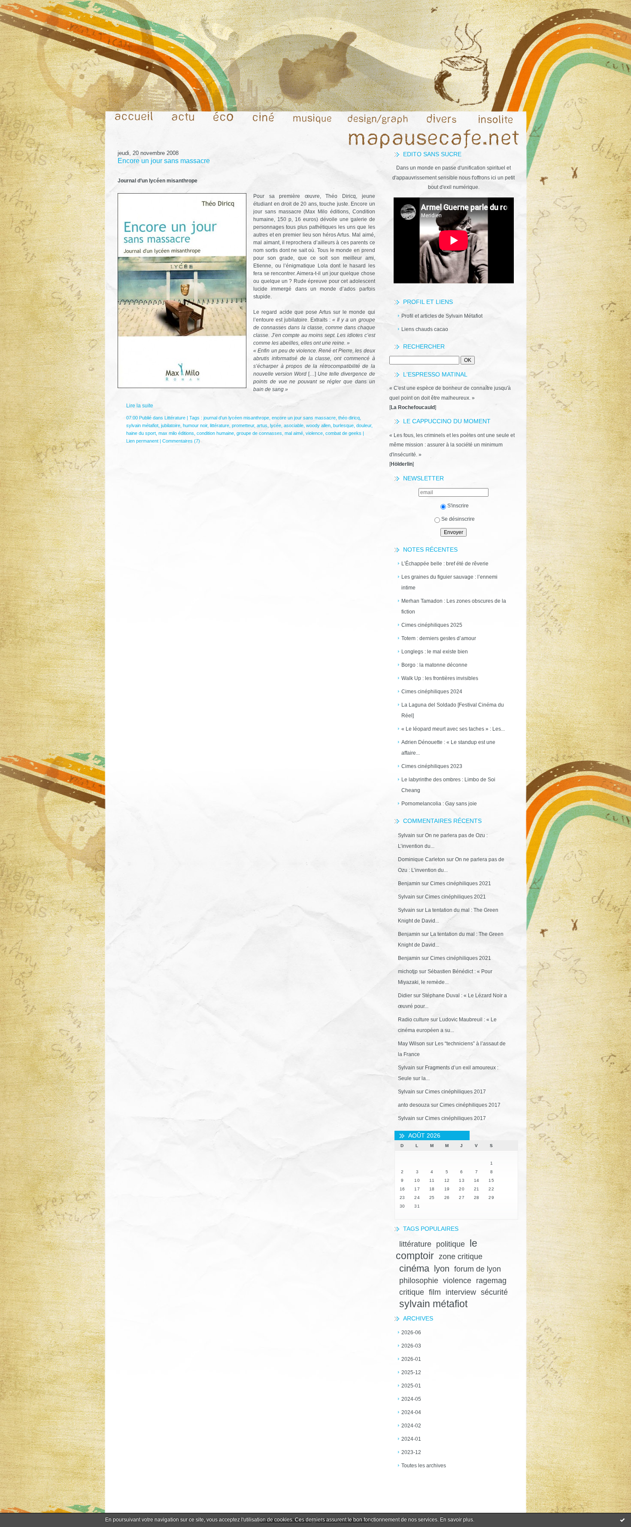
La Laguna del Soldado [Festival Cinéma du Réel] (452, 710)
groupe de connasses (259, 433)
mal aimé (294, 433)
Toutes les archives (423, 1466)
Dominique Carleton (421, 859)
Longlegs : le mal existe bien (434, 652)
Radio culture (413, 1020)
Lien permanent (142, 440)
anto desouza (414, 1105)
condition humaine (215, 433)
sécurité (494, 1292)
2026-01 (411, 1359)
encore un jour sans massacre (304, 417)
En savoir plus (456, 1520)
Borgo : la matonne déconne (434, 665)
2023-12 (411, 1452)
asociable (293, 425)
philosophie (418, 1280)
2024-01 (411, 1439)
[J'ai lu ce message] (622, 1519)
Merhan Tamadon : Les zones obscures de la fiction (453, 606)
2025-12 (411, 1372)
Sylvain (406, 835)
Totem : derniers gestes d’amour (438, 638)
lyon (441, 1268)
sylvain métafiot (433, 1303)
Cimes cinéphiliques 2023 (431, 766)
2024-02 (411, 1426)
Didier (405, 996)
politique (450, 1244)
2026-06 (411, 1333)
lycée (275, 425)
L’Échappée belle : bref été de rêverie (444, 564)
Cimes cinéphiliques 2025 (431, 625)
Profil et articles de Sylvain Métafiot (441, 316)
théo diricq (349, 417)
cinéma (414, 1268)
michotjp (408, 971)
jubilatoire (170, 425)
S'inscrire (458, 506)
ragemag (491, 1280)
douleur (363, 425)
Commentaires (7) (181, 440)
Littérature (174, 417)
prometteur (243, 425)
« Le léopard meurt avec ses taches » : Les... (453, 729)
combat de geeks (343, 433)
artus (262, 425)
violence (457, 1280)
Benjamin (409, 883)
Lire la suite (139, 406)
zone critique (460, 1256)
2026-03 (411, 1346)
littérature (415, 1244)
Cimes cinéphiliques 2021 (460, 883)
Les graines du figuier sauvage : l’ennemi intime (449, 582)
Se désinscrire (458, 519)
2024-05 (411, 1399)
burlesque (343, 425)
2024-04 (411, 1412)
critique (411, 1292)
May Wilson (411, 1044)
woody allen (318, 425)
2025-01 (411, 1386)
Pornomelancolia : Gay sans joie (439, 804)
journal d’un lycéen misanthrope (236, 417)
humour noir (195, 425)
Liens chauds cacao (424, 329)
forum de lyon (477, 1269)
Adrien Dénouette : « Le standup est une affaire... (448, 747)
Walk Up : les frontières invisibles (439, 678)
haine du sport (141, 433)
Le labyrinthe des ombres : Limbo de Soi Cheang (448, 785)
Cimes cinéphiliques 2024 (431, 692)
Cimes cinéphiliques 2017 (455, 1092)
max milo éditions (176, 433)
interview (461, 1292)
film (435, 1292)
